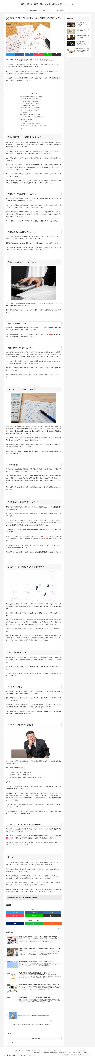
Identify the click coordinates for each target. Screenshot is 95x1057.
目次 (31, 93)
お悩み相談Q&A (62, 1052)
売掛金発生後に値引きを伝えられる (31, 107)
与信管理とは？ (26, 112)
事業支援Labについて (85, 1050)
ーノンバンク (76, 1050)
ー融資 (54, 1050)
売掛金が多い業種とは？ (27, 119)
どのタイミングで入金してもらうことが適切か (33, 116)
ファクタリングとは (28, 121)
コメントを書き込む (34, 1038)
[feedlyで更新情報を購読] (34, 923)
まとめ (23, 128)
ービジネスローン (68, 1050)
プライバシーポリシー (78, 1052)
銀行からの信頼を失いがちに (30, 105)
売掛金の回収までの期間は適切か (31, 101)
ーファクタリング (48, 1050)
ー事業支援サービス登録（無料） (50, 1052)
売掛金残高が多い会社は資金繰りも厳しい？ (32, 96)
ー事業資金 (40, 1050)
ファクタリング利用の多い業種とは (31, 123)
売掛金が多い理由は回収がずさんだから (33, 98)
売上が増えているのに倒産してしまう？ (31, 114)
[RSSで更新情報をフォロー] (52, 923)
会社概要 (69, 1052)
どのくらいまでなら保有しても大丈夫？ (31, 110)
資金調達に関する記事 (19, 1050)
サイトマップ (87, 1052)
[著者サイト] (15, 923)
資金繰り (9, 904)
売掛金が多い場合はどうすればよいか (30, 103)
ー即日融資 (60, 1050)
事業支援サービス (38, 1052)
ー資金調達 (27, 1050)
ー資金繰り (33, 1050)
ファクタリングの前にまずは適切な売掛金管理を (35, 125)
